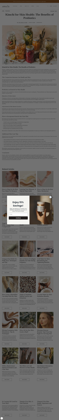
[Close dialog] (50, 197)
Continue (18, 218)
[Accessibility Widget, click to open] (2, 418)
